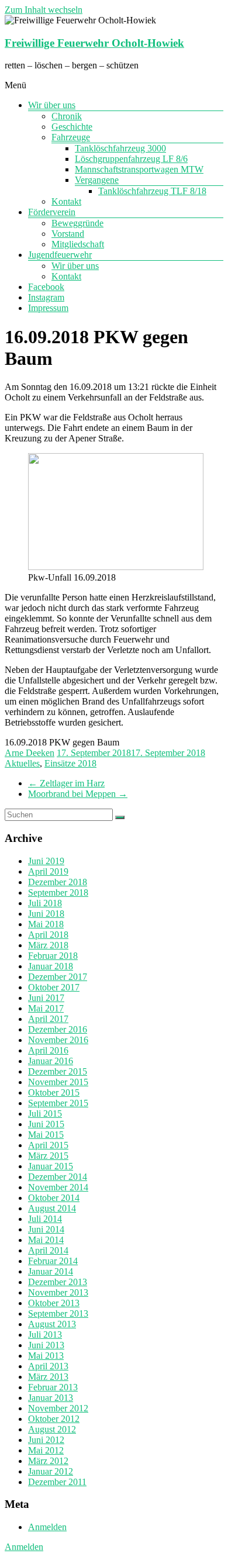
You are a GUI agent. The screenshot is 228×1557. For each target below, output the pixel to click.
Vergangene (97, 180)
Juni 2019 (46, 861)
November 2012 (58, 1408)
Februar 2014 (53, 1261)
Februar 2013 (53, 1387)
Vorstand (67, 234)
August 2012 (52, 1429)
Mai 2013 (46, 1356)
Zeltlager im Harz (66, 783)
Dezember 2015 (57, 1071)
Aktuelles (22, 763)
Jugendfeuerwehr (60, 255)
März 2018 (48, 945)
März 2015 (48, 1156)
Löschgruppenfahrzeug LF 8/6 (131, 159)
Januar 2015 (50, 1166)
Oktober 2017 (54, 987)
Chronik (66, 116)
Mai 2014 (46, 1240)
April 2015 (48, 1145)
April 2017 (48, 1019)
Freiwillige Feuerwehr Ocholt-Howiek (94, 43)
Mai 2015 (46, 1135)
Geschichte (71, 127)
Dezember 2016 (57, 1029)
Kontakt (66, 201)
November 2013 (58, 1292)
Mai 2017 (46, 1008)
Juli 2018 (45, 903)
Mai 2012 (46, 1450)
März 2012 (48, 1461)
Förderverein (51, 212)
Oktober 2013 (54, 1303)
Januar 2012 (50, 1471)
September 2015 (58, 1103)
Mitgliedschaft (77, 244)
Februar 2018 (53, 956)
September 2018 (58, 892)
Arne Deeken (29, 753)
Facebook (46, 287)
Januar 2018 (50, 966)
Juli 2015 (45, 1113)
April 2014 (48, 1250)
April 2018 (48, 935)
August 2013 (52, 1324)
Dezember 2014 (57, 1177)
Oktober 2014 (54, 1198)
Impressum (48, 308)
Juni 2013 (46, 1345)
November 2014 (58, 1187)
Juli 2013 (45, 1334)
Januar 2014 (50, 1271)
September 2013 (58, 1313)
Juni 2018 (46, 914)
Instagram (46, 297)
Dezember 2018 (57, 882)
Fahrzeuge (70, 137)
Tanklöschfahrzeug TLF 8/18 (152, 191)
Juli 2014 (45, 1219)
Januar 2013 (50, 1398)
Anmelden (47, 1527)
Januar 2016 (50, 1061)
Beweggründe (77, 223)
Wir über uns (51, 105)
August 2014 (52, 1208)
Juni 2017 (46, 998)
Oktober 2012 (54, 1419)
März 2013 (48, 1377)
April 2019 (48, 871)
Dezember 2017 (57, 977)
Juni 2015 (46, 1124)
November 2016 (58, 1040)
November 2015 (58, 1082)
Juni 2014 (46, 1229)
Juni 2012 (46, 1440)
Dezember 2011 (57, 1482)
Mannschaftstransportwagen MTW (139, 169)
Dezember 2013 (57, 1282)
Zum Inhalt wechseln (43, 10)
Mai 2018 (46, 924)
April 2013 (48, 1366)
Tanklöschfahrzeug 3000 (120, 148)
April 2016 (48, 1050)
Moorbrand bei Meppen (77, 794)
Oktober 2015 (54, 1092)
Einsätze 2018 (70, 763)
